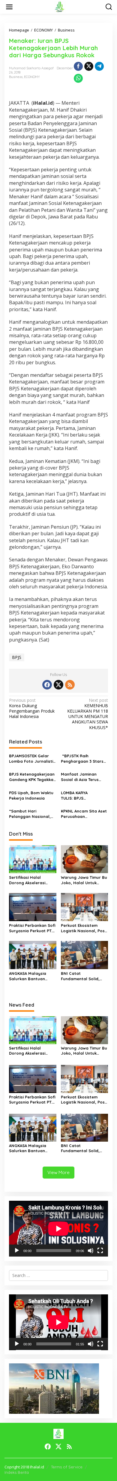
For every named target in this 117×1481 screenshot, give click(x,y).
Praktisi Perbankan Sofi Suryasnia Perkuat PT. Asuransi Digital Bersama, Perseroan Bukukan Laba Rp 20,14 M (32, 928)
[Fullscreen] (100, 1251)
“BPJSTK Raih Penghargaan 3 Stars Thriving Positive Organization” (82, 758)
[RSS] (70, 684)
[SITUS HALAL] (60, 6)
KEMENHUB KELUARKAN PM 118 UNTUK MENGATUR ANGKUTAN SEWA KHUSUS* (87, 714)
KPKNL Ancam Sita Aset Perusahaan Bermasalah (84, 814)
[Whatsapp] (78, 78)
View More (58, 1172)
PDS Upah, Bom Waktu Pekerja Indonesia (31, 795)
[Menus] (9, 7)
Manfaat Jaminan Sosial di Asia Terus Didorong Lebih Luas (81, 777)
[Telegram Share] (99, 66)
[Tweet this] (88, 66)
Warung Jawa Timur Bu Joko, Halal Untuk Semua (84, 880)
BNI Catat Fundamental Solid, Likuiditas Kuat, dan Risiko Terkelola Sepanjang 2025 (80, 976)
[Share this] (78, 66)
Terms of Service (66, 1466)
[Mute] (91, 1251)
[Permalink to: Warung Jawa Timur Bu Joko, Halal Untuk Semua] (84, 858)
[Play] (17, 1251)
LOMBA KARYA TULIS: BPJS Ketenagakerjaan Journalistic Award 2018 (79, 795)
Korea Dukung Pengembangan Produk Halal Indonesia (32, 708)
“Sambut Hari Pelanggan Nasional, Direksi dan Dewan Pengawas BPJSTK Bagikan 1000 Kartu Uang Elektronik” (30, 814)
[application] (58, 1229)
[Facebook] (47, 684)
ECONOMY (32, 77)
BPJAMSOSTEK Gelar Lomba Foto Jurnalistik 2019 (32, 758)
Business (15, 77)
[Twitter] (58, 684)
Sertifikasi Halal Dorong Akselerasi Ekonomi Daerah (27, 880)
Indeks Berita (16, 1472)
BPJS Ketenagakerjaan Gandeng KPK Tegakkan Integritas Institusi (32, 777)
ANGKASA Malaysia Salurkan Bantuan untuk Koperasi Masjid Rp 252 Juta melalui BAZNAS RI (31, 976)
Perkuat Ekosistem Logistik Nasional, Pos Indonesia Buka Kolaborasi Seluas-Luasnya (83, 928)
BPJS (16, 657)
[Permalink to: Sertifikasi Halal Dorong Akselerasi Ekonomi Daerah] (32, 858)
